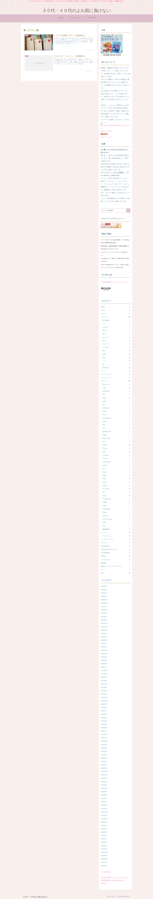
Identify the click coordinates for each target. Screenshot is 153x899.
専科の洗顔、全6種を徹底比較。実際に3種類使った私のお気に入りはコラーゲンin (115, 247)
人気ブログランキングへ (106, 137)
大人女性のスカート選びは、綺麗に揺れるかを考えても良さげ (115, 260)
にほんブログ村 (106, 131)
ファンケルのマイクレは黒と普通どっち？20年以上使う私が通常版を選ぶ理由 (115, 241)
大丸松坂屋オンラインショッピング (115, 282)
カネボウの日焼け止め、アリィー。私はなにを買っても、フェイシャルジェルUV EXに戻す (115, 266)
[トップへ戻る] (150, 896)
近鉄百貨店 (107, 872)
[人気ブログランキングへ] (104, 134)
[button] (128, 210)
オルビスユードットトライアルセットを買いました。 (114, 254)
